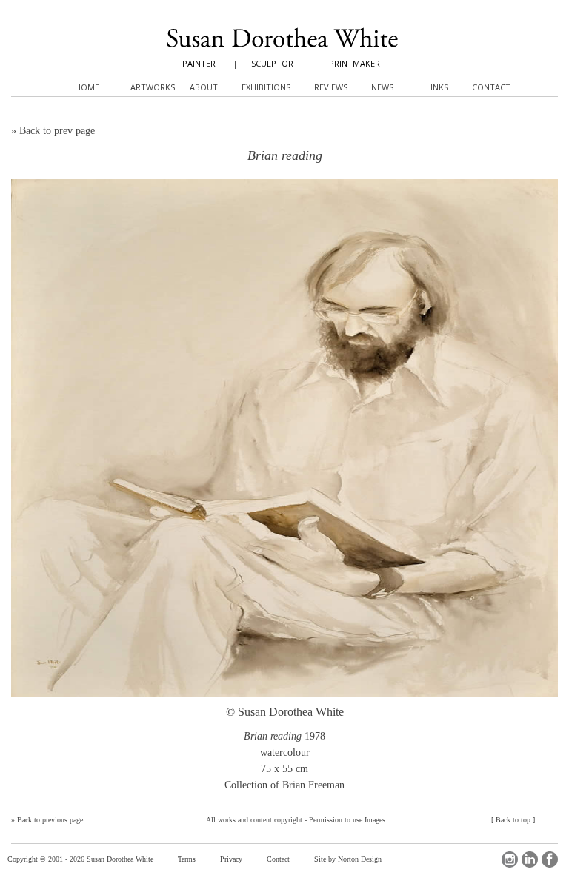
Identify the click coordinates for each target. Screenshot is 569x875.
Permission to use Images (347, 820)
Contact (278, 859)
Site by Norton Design (348, 859)
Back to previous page (50, 820)
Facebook (550, 859)
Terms (187, 859)
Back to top (513, 820)
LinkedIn (530, 859)
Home (87, 87)
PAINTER (199, 63)
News (382, 87)
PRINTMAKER (354, 63)
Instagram (510, 859)
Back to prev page (57, 130)
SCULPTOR (272, 63)
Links (437, 87)
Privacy (231, 859)
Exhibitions (266, 87)
